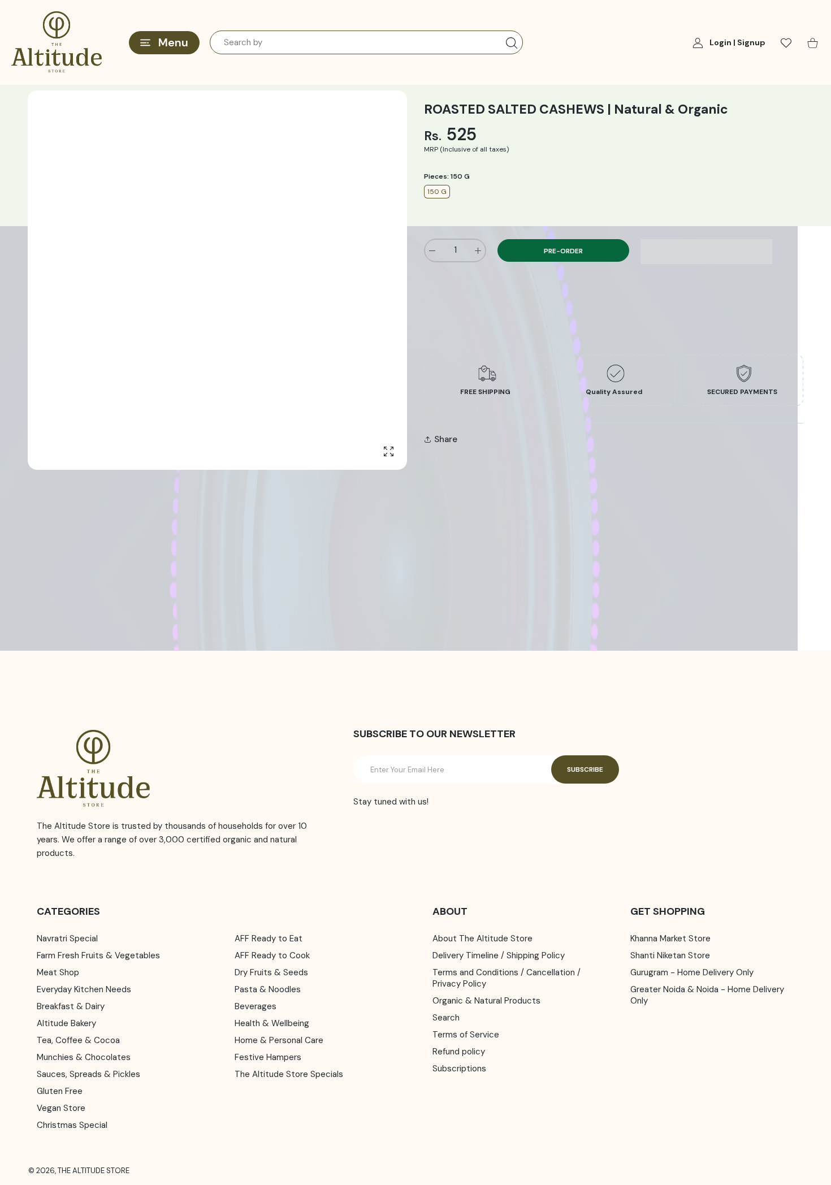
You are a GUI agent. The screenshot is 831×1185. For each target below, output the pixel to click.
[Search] (511, 43)
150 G (437, 191)
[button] (706, 251)
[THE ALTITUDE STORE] (56, 42)
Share (445, 439)
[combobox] (366, 42)
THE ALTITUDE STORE (93, 1170)
